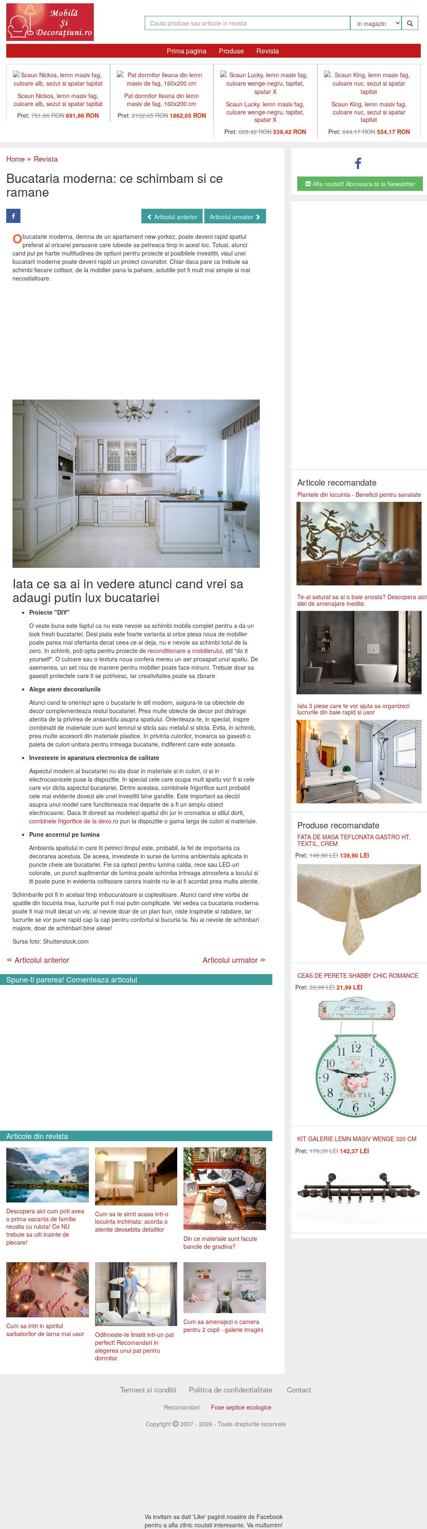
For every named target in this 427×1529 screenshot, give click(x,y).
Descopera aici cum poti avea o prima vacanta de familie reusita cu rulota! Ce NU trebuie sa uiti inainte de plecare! (45, 1226)
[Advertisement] (135, 341)
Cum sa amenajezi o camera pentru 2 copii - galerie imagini (223, 1325)
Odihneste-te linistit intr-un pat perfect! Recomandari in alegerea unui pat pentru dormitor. (134, 1346)
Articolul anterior (175, 217)
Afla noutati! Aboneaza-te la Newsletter (363, 184)
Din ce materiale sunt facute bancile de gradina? (220, 1242)
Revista (267, 51)
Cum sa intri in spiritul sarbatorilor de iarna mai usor (45, 1329)
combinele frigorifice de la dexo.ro (73, 821)
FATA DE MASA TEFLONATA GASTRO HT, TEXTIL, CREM (354, 840)
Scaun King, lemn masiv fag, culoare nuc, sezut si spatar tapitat (369, 112)
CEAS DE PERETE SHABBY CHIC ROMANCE (357, 975)
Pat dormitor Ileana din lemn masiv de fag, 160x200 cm (161, 99)
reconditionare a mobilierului (185, 650)
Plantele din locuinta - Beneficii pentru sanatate (359, 494)
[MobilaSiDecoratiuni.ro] (50, 21)
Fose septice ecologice (241, 1407)
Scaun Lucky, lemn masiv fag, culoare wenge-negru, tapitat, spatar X (265, 112)
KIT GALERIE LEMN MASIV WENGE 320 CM (357, 1138)
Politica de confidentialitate (230, 1389)
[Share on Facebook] (13, 216)
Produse (231, 51)
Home (15, 158)
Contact (299, 1389)
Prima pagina (186, 51)
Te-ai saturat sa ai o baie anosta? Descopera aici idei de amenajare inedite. (362, 599)
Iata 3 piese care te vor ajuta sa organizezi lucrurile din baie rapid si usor (353, 708)
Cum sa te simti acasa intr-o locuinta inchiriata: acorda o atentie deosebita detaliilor (131, 1221)
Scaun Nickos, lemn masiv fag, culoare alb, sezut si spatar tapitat (58, 99)
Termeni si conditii (148, 1389)
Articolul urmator (232, 217)
